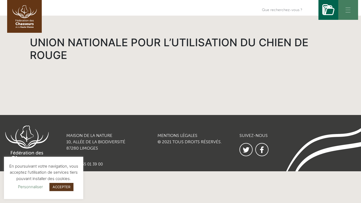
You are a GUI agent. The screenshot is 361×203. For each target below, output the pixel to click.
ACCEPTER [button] (61, 187)
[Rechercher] (328, 10)
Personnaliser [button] (30, 186)
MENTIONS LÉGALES (177, 135)
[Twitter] (246, 149)
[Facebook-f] (262, 149)
